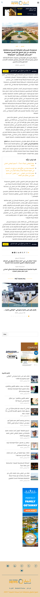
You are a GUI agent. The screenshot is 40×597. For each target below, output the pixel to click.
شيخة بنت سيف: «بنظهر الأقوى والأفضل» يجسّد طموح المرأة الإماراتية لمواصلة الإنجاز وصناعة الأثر (17, 389)
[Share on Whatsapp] (16, 252)
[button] (3, 299)
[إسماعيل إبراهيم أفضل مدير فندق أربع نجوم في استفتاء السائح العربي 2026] (34, 423)
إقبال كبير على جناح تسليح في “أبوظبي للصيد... (20, 309)
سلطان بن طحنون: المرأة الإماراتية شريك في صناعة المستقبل (17, 444)
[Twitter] (28, 565)
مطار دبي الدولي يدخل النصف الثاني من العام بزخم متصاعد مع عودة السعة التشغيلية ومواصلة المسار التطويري (18, 476)
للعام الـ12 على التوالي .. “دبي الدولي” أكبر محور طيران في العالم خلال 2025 (20, 174)
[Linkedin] (14, 565)
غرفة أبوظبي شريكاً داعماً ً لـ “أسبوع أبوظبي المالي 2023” (19, 164)
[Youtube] (7, 565)
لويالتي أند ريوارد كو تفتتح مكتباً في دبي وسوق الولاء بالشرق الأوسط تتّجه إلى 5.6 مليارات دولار (17, 411)
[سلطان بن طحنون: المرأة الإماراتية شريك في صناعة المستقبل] (34, 446)
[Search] (2, 3)
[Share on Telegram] (14, 252)
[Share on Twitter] (22, 252)
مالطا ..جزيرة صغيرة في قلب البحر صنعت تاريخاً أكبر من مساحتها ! (17, 454)
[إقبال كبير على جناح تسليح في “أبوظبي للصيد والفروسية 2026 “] (20, 295)
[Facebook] (35, 565)
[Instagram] (21, 565)
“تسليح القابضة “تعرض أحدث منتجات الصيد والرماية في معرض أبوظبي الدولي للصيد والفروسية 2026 (17, 433)
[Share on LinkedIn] (18, 252)
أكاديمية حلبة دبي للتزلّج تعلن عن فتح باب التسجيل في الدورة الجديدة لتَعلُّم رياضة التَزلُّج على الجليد (19, 169)
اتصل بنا (11, 588)
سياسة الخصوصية (20, 588)
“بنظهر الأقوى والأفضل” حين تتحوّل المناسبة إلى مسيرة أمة (19, 399)
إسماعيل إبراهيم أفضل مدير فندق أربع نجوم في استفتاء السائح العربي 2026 (18, 421)
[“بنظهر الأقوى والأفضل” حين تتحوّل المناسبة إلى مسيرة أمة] (34, 401)
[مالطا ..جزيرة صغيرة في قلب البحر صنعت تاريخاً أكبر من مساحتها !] (34, 456)
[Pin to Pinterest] (20, 252)
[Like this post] (26, 252)
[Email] (21, 570)
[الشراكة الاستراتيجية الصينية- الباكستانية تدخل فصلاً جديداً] (34, 466)
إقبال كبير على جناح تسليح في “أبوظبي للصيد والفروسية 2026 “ (18, 377)
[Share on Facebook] (24, 252)
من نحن (29, 588)
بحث (4, 334)
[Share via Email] (12, 252)
